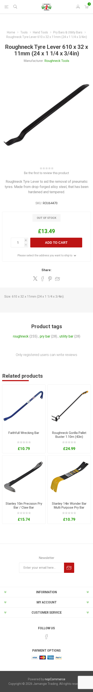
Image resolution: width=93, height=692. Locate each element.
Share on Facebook (42, 278)
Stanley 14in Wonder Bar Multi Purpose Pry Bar (69, 505)
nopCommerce (55, 679)
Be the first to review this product (46, 173)
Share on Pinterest (50, 278)
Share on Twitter (35, 278)
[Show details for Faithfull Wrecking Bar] (23, 406)
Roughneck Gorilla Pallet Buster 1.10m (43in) (69, 435)
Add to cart (56, 242)
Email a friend (57, 278)
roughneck (21, 336)
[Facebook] (46, 636)
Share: (46, 270)
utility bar (66, 336)
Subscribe (69, 568)
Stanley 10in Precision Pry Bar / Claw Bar (24, 505)
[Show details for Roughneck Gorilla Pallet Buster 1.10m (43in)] (69, 406)
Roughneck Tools (57, 61)
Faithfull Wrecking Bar (23, 433)
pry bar (45, 336)
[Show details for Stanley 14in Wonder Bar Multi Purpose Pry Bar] (69, 477)
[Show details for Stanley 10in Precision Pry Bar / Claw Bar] (23, 477)
